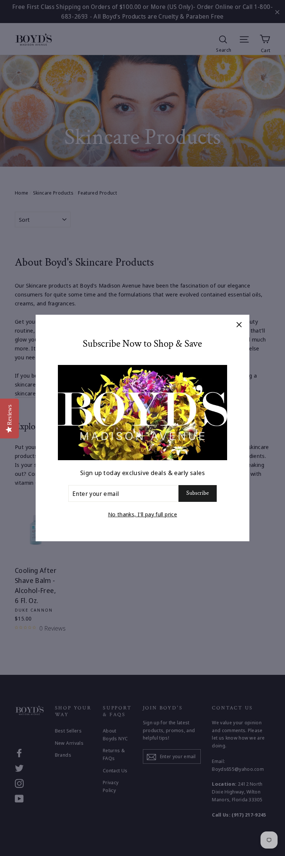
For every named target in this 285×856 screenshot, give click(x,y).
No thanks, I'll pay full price (142, 514)
